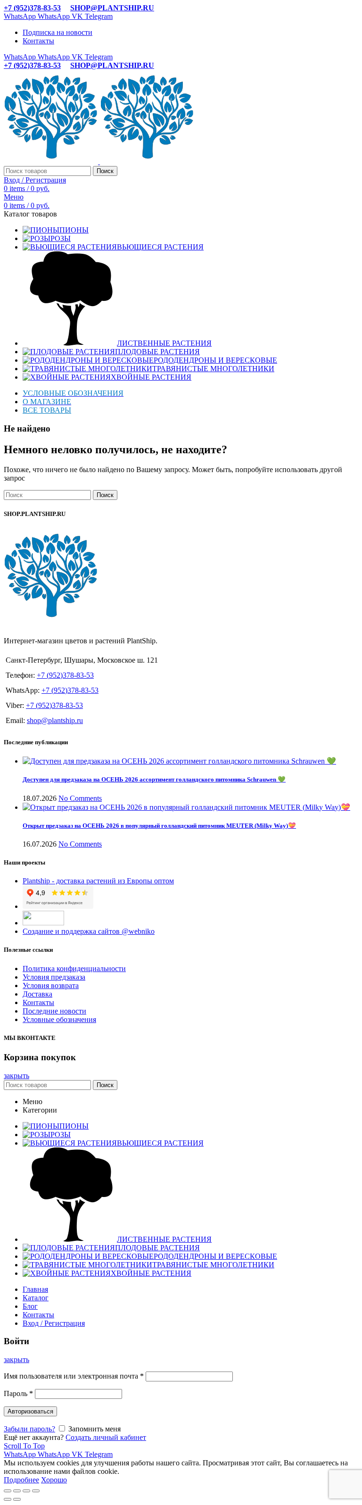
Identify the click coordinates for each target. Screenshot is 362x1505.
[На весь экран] (26, 1490)
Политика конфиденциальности (74, 969)
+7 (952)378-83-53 (32, 8)
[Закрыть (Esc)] (7, 1490)
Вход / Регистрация (54, 1323)
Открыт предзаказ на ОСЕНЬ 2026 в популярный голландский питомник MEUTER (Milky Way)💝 (159, 825)
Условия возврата (51, 985)
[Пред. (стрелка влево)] (7, 1499)
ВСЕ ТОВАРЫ (47, 410)
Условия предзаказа (54, 977)
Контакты (38, 1002)
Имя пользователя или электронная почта (74, 1376)
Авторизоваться (30, 1411)
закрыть (16, 1076)
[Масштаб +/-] (36, 1490)
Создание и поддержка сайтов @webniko (89, 931)
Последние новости (54, 1011)
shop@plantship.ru (55, 720)
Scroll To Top (24, 1446)
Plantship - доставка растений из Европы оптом (98, 881)
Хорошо (54, 1480)
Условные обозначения (59, 1019)
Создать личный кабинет (106, 1437)
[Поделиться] (17, 1490)
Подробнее (21, 1480)
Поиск (105, 171)
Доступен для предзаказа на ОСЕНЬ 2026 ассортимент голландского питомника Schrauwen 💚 (154, 779)
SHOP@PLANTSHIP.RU (112, 8)
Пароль (18, 1393)
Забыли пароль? (29, 1429)
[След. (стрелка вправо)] (17, 1499)
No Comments (80, 798)
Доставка (37, 994)
